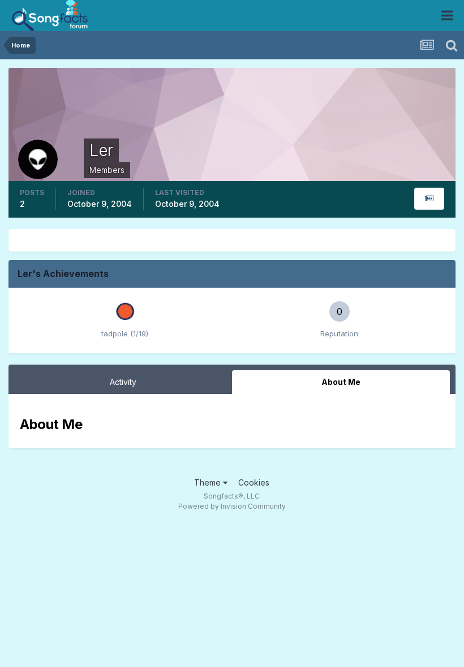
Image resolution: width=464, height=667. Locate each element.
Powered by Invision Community (232, 506)
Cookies (253, 482)
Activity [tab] (123, 382)
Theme (208, 482)
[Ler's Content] (429, 199)
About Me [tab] (340, 382)
